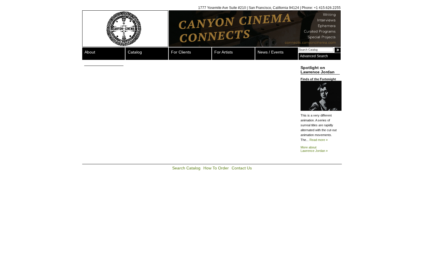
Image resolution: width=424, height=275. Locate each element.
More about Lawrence (314, 149)
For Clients (181, 52)
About (90, 52)
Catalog (135, 52)
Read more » (318, 140)
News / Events (271, 52)
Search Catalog (186, 168)
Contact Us (242, 168)
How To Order (216, 168)
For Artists (223, 52)
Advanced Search (314, 56)
